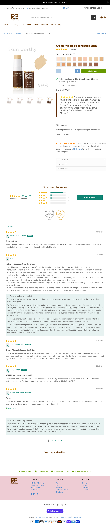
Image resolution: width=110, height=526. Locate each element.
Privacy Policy (66, 517)
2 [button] (52, 441)
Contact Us (34, 490)
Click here (77, 149)
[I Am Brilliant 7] (96, 59)
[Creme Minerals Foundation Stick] (29, 69)
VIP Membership (41, 25)
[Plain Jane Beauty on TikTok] (67, 8)
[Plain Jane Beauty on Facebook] (61, 8)
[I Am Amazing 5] (80, 59)
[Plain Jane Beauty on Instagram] (64, 8)
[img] (11, 232)
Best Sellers (16, 33)
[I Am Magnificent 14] (90, 64)
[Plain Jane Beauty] (15, 17)
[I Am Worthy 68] (90, 59)
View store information (67, 85)
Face (6, 25)
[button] (61, 49)
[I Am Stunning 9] (63, 64)
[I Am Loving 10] (69, 64)
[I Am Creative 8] (58, 64)
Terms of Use (76, 517)
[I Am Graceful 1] (58, 59)
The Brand (85, 485)
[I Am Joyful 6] (85, 59)
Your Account (35, 487)
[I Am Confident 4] (74, 59)
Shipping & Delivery (37, 483)
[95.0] (60, 214)
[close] (108, 2)
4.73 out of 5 (25, 196)
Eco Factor (85, 490)
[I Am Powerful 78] (101, 59)
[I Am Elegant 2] (63, 59)
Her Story (85, 483)
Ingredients (85, 487)
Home (6, 33)
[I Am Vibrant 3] (69, 59)
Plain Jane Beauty (40, 517)
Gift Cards (56, 25)
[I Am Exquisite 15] (96, 64)
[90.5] (49, 214)
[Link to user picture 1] (11, 412)
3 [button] (55, 441)
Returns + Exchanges (38, 485)
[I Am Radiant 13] (85, 64)
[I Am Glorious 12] (80, 64)
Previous (101, 34)
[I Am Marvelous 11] (74, 64)
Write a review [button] (89, 197)
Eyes (16, 25)
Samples (27, 25)
